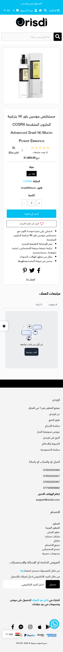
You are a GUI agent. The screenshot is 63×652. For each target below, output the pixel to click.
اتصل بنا (30, 278)
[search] (45, 10)
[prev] (8, 76)
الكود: (39, 188)
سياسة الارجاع (52, 425)
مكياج (57, 540)
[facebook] (12, 627)
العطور (56, 523)
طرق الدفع (54, 419)
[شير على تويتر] (32, 271)
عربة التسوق (23, 10)
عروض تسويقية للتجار (48, 431)
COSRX (27, 181)
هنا (22, 570)
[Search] (58, 37)
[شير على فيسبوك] (38, 271)
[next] (55, 76)
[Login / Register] (36, 10)
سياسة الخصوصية (50, 449)
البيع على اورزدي (51, 437)
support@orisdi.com (48, 499)
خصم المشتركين (51, 548)
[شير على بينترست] (25, 271)
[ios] (39, 627)
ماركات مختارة (52, 536)
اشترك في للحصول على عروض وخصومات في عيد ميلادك (35, 602)
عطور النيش (53, 531)
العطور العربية (53, 527)
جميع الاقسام (52, 544)
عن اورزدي (54, 413)
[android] (48, 627)
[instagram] (30, 627)
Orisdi (19, 643)
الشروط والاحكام (51, 443)
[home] (40, 10)
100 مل (31, 174)
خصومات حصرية (51, 553)
